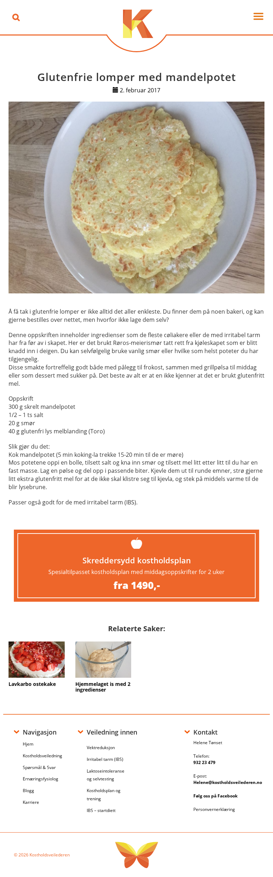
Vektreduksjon (101, 748)
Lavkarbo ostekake (32, 684)
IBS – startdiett (101, 810)
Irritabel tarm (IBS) (105, 759)
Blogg (28, 790)
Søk (16, 17)
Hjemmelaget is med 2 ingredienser (102, 687)
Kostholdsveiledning (42, 756)
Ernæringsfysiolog (40, 779)
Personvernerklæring (214, 809)
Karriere (31, 802)
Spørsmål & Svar (39, 767)
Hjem (28, 744)
